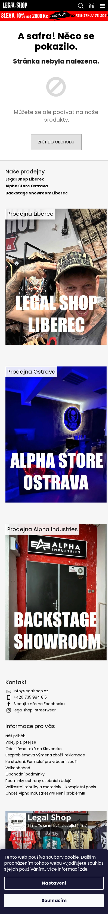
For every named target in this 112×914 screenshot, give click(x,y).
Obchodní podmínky (25, 774)
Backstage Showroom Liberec (36, 193)
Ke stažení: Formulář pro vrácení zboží (41, 761)
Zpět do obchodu (56, 142)
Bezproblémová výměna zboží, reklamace (45, 755)
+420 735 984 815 (30, 697)
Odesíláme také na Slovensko (33, 748)
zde (84, 869)
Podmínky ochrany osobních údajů (38, 780)
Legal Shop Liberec (24, 179)
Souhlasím (54, 900)
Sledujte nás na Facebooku (39, 703)
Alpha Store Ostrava (26, 186)
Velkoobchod (17, 768)
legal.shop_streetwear (35, 710)
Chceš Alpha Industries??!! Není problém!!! (45, 793)
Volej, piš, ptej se (20, 742)
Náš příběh (15, 736)
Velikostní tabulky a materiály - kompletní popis (50, 787)
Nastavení (54, 883)
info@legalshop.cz (31, 691)
